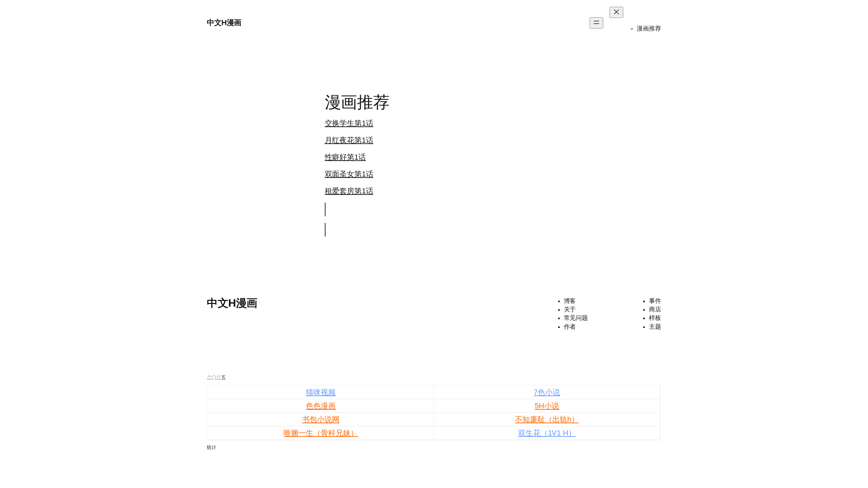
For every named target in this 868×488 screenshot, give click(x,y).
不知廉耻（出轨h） (546, 419)
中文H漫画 (224, 22)
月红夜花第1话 (349, 140)
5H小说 (547, 406)
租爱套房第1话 (349, 191)
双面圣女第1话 (349, 174)
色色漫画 (321, 406)
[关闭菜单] (616, 12)
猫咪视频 (321, 392)
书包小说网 (320, 419)
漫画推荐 (649, 28)
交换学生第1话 (349, 123)
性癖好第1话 (345, 157)
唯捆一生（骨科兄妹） (320, 433)
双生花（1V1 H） (547, 433)
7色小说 (547, 392)
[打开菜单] (596, 22)
